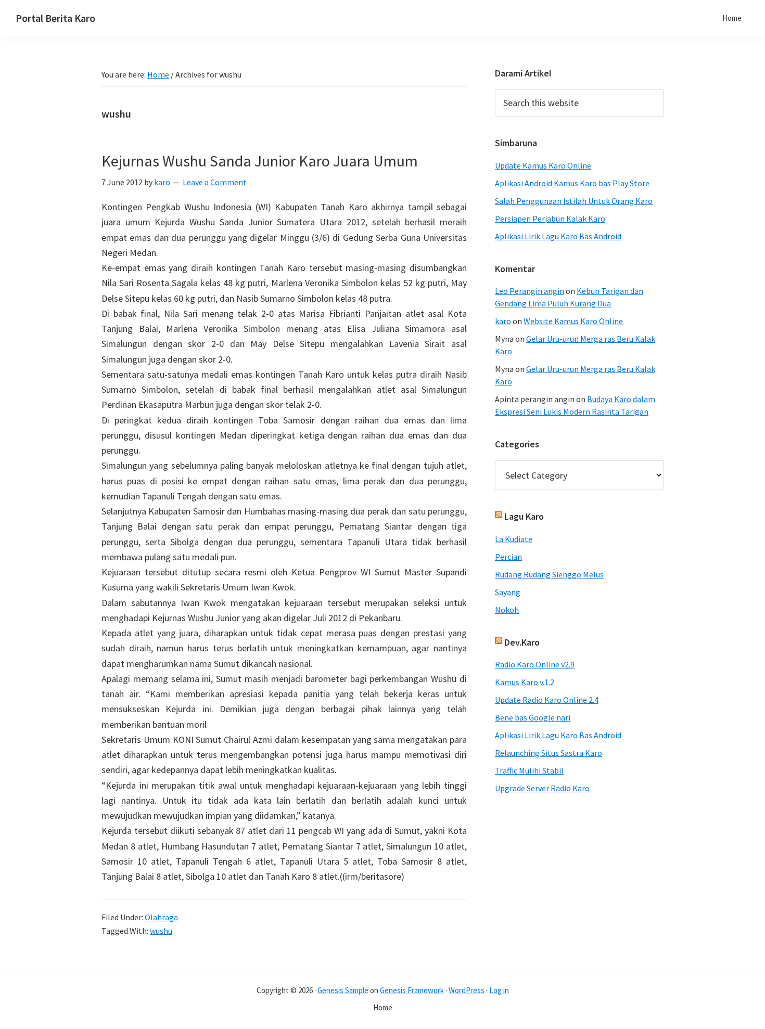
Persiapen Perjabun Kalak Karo (550, 218)
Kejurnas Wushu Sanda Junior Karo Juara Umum (259, 161)
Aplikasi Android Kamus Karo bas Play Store (572, 183)
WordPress (466, 990)
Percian (508, 556)
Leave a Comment (215, 182)
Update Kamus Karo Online (543, 165)
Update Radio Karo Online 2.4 (546, 699)
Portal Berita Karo (55, 17)
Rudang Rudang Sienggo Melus (549, 574)
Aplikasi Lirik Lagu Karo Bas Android (558, 236)
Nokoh (507, 609)
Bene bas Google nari (532, 717)
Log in (499, 990)
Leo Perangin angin (529, 291)
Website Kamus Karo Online (573, 321)
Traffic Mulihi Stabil (529, 770)
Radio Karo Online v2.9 (535, 664)
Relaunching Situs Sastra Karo (548, 753)
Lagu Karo (524, 516)
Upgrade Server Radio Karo (542, 788)
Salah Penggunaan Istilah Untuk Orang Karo (574, 201)
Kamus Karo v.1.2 (524, 682)
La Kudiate (513, 539)
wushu (161, 930)
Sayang (507, 592)
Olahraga (161, 917)
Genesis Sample (342, 990)
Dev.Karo (522, 642)
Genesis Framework (412, 990)
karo (503, 321)
